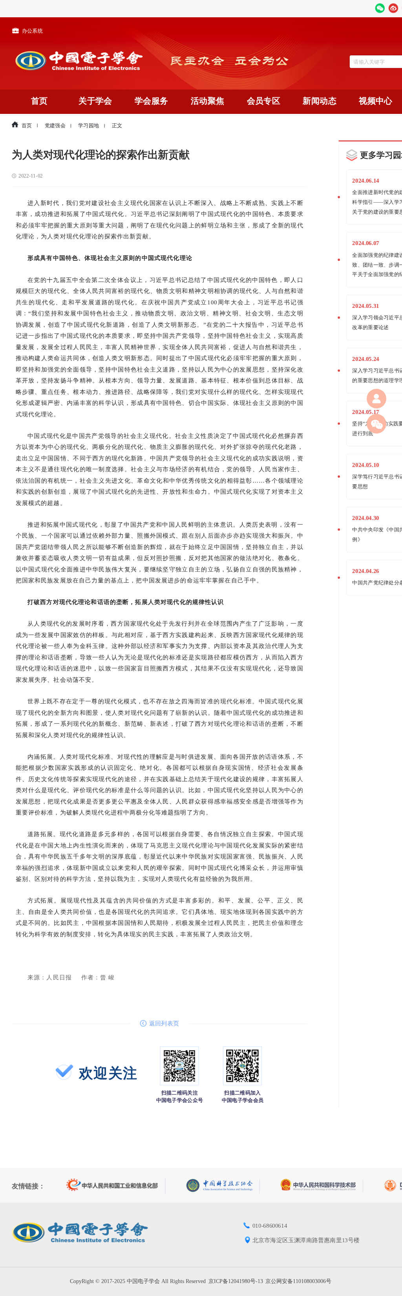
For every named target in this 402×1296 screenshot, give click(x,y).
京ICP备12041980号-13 (235, 1281)
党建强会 (55, 125)
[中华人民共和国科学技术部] (322, 1186)
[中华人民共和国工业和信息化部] (116, 1186)
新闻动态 (319, 101)
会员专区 (263, 101)
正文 (117, 125)
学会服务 (151, 101)
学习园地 (88, 125)
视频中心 (376, 101)
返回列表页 (164, 1023)
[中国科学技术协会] (223, 1186)
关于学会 (95, 101)
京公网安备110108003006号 (298, 1281)
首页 (39, 101)
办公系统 (32, 31)
